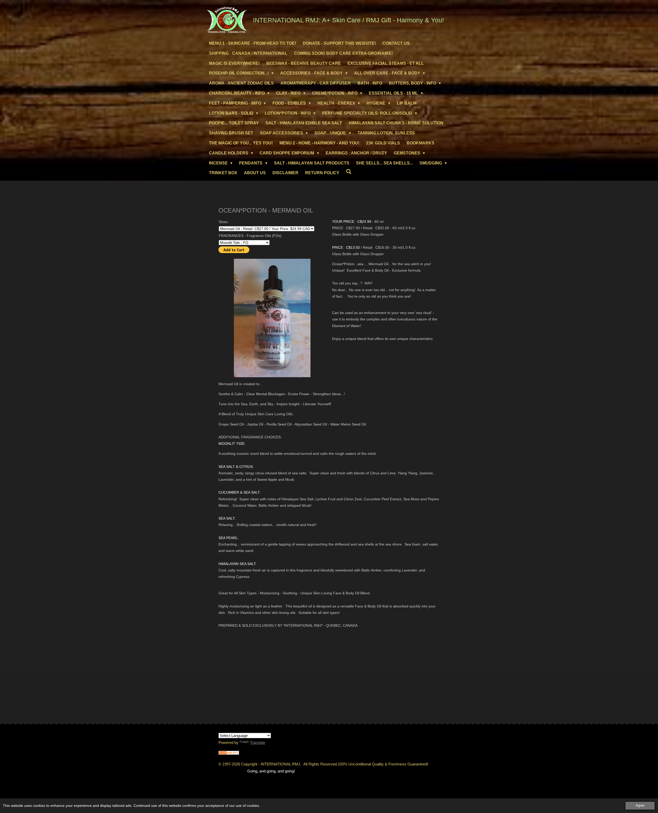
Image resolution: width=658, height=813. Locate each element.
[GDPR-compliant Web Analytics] (228, 753)
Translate (257, 742)
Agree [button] (640, 805)
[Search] (349, 171)
